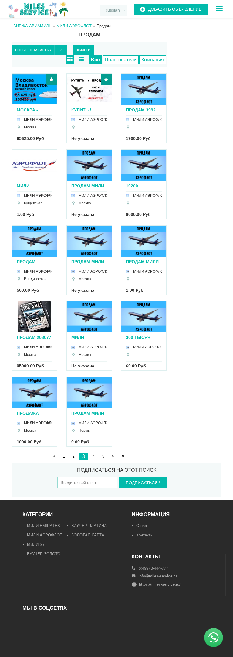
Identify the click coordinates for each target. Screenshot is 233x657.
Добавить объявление (174, 9)
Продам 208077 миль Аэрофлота (34, 337)
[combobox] (113, 10)
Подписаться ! (143, 482)
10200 (132, 186)
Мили (23, 186)
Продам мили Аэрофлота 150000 (142, 262)
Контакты (144, 535)
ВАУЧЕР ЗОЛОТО (43, 554)
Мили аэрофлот (83, 337)
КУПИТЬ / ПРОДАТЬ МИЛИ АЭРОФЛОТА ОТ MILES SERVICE (88, 110)
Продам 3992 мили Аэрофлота (141, 110)
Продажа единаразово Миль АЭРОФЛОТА (33, 413)
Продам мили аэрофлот (87, 186)
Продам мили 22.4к (87, 413)
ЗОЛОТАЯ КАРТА (87, 535)
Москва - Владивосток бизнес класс (33, 110)
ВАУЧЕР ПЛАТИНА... (90, 525)
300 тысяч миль (138, 337)
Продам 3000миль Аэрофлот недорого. (29, 262)
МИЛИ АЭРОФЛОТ (44, 535)
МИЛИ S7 (36, 544)
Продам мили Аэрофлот (87, 262)
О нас (141, 525)
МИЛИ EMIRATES (43, 525)
